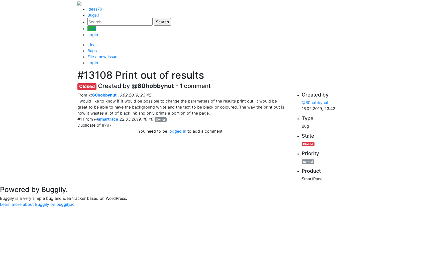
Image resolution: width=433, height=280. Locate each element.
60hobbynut (104, 95)
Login (92, 34)
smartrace (108, 119)
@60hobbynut (315, 102)
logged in (177, 131)
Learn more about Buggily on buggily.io (37, 204)
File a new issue (102, 56)
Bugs (93, 15)
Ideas (94, 9)
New (91, 28)
